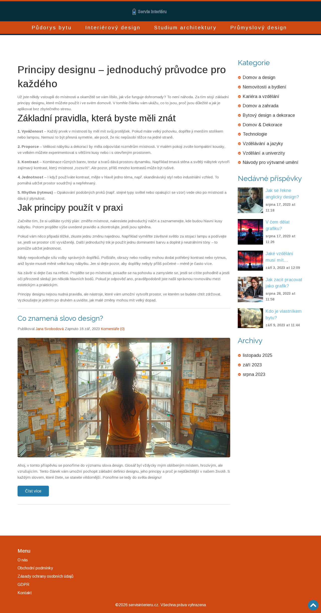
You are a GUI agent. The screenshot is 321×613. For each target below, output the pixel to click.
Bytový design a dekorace (269, 115)
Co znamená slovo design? (60, 318)
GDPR (23, 584)
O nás (23, 560)
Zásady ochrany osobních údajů (45, 576)
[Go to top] (313, 605)
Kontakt (25, 593)
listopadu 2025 (257, 355)
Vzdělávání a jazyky (263, 143)
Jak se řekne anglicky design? (282, 193)
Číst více (33, 491)
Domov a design (259, 77)
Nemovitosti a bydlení (264, 86)
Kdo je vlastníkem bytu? (284, 314)
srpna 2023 (254, 374)
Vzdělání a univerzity (264, 153)
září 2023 (252, 364)
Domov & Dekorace (262, 124)
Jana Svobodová (50, 329)
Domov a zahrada (260, 105)
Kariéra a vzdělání (261, 96)
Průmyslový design (258, 27)
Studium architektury (185, 27)
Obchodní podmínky (35, 568)
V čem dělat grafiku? (278, 225)
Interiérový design (112, 27)
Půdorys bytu (52, 27)
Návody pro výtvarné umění (270, 162)
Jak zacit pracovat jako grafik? (284, 283)
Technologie (255, 134)
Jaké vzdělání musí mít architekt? (279, 257)
